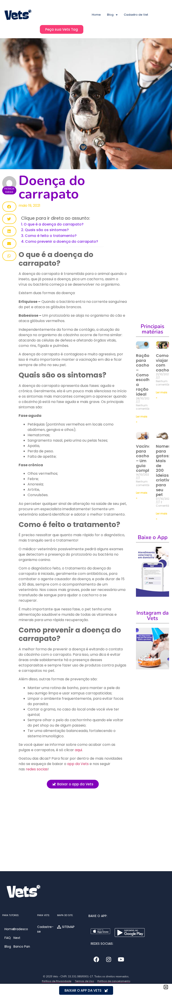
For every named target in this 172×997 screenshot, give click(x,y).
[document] (86, 498)
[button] (166, 987)
